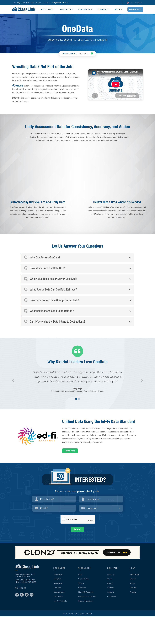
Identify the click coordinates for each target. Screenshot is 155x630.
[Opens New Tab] (38, 436)
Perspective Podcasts (87, 596)
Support (133, 579)
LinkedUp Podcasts (86, 592)
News (109, 579)
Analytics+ (58, 583)
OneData (19, 85)
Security (133, 588)
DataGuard (58, 596)
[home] (23, 9)
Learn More (70, 450)
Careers (110, 592)
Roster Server (59, 592)
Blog (80, 574)
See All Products (60, 601)
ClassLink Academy (86, 601)
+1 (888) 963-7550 (28, 580)
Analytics (57, 579)
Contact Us (111, 596)
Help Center (135, 574)
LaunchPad (58, 574)
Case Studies (83, 579)
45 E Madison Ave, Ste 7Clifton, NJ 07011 (25, 575)
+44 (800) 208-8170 (27, 582)
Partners (110, 588)
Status (132, 583)
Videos (81, 583)
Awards (110, 583)
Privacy (133, 592)
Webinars (82, 588)
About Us (111, 574)
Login (138, 2)
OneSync (57, 588)
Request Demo (135, 9)
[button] (129, 2)
